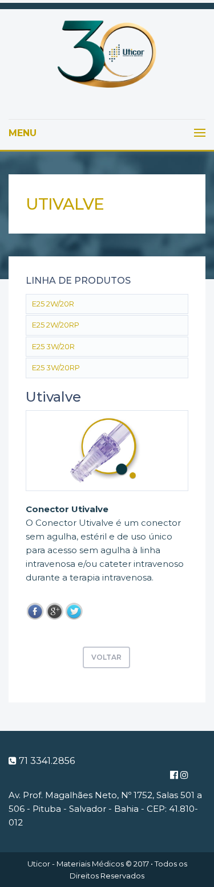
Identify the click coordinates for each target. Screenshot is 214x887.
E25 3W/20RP (56, 367)
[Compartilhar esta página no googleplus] (54, 611)
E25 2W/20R (53, 303)
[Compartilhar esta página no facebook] (35, 611)
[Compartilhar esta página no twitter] (74, 611)
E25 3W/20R (53, 346)
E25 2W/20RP (55, 324)
